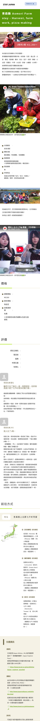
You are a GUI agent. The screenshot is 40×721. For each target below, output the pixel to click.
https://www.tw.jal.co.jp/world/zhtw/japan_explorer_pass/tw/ (20, 684)
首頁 (26, 141)
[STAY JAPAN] (9, 4)
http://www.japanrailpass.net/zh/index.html (20, 709)
